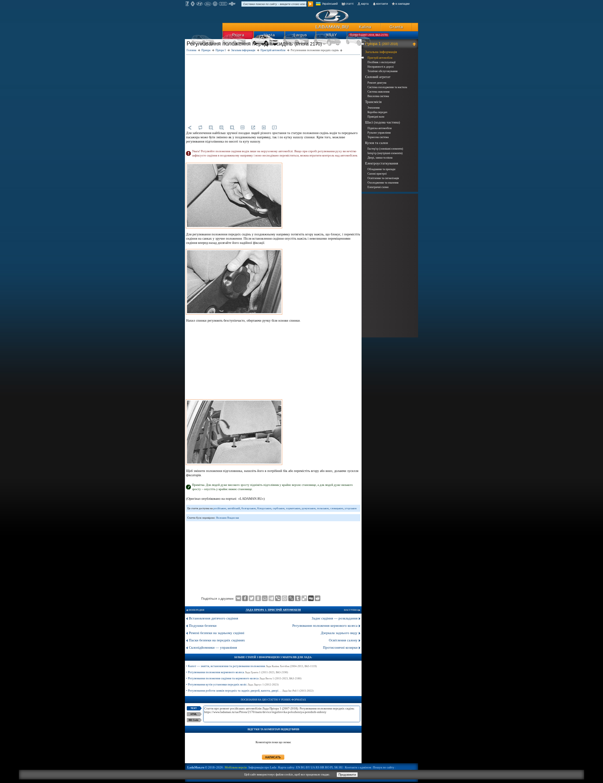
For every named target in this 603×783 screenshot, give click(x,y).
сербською (279, 508)
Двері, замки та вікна (379, 157)
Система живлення (378, 91)
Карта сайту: (286, 767)
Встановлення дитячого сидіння (213, 618)
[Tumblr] (298, 598)
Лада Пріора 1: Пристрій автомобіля (273, 609)
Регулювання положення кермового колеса (325, 625)
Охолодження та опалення (383, 182)
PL (332, 767)
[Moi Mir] (265, 598)
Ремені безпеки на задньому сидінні (216, 633)
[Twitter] (251, 598)
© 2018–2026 (205, 767)
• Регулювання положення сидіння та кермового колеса (244, 678)
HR (322, 767)
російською (219, 508)
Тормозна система (378, 137)
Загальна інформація (381, 52)
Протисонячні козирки (340, 647)
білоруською (264, 508)
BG (303, 767)
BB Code (194, 720)
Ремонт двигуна (376, 82)
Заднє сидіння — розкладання (335, 618)
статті (350, 3)
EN (298, 767)
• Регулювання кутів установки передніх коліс (232, 684)
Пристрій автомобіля (379, 57)
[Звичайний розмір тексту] (232, 127)
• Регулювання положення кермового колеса (237, 672)
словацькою (336, 508)
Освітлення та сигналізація (383, 178)
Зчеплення (373, 107)
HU (341, 767)
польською (323, 508)
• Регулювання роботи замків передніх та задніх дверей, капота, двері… (250, 690)
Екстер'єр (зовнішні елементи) (385, 148)
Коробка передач (377, 112)
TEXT (194, 708)
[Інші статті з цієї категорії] (242, 127)
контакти (382, 3)
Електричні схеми (377, 187)
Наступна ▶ (352, 610)
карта (365, 3)
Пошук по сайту (383, 767)
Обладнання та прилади (381, 169)
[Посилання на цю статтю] (253, 127)
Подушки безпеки (202, 625)
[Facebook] (245, 598)
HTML (194, 714)
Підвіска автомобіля (379, 128)
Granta (396, 27)
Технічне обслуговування (382, 71)
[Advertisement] (273, 89)
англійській (234, 508)
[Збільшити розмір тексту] (221, 127)
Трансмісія (373, 102)
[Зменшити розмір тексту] (210, 127)
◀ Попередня (195, 610)
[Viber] (278, 598)
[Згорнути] (415, 43)
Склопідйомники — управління (213, 647)
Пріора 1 (381, 43)
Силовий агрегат (378, 77)
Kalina (365, 27)
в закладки (402, 3)
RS (317, 767)
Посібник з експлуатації (381, 62)
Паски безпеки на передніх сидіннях (217, 640)
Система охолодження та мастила (387, 87)
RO (327, 767)
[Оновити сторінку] (200, 127)
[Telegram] (271, 598)
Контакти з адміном (358, 767)
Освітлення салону (343, 640)
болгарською (248, 508)
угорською (351, 508)
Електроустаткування (381, 163)
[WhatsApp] (284, 598)
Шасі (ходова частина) (382, 122)
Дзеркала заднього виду (339, 633)
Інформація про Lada (262, 767)
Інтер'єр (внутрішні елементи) (385, 153)
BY (308, 767)
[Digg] (311, 598)
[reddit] (317, 598)
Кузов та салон (376, 143)
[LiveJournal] (291, 598)
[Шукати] (310, 4)
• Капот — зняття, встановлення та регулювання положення (251, 666)
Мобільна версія (236, 767)
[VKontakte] (238, 598)
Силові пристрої (377, 173)
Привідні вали (375, 116)
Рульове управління (379, 132)
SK (336, 767)
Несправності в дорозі (380, 66)
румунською (309, 508)
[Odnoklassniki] (258, 598)
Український (330, 3)
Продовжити (347, 774)
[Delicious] (304, 598)
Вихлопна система (378, 96)
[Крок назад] (189, 127)
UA (313, 767)
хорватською (293, 508)
